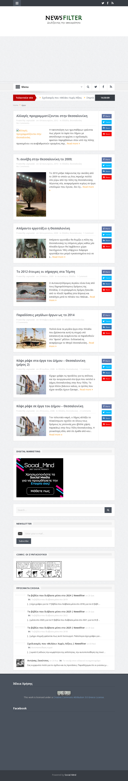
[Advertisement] (64, 60)
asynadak (30, 120)
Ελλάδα (65, 120)
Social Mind (70, 774)
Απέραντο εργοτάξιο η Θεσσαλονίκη (43, 228)
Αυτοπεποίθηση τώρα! (41, 647)
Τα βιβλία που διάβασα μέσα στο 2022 (49, 615)
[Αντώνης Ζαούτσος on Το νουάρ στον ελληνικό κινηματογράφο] (20, 662)
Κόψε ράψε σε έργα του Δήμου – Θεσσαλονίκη (49, 406)
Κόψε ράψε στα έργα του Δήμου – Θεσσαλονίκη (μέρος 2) (50, 363)
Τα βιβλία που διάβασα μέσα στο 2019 (49, 599)
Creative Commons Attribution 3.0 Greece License (78, 697)
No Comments (22, 123)
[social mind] (39, 477)
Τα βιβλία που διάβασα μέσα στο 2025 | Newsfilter (56, 611)
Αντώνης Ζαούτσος (38, 660)
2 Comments (22, 322)
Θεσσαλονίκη (76, 120)
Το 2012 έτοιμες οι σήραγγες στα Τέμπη (45, 272)
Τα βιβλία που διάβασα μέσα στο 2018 (49, 631)
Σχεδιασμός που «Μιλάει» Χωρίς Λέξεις (46, 97)
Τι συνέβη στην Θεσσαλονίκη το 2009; (44, 159)
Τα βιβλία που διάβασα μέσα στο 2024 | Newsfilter (56, 595)
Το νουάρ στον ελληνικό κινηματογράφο (82, 660)
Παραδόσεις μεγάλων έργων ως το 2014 (45, 315)
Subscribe (24, 541)
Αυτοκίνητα (62, 276)
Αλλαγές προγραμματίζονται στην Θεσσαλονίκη (51, 116)
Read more (73, 143)
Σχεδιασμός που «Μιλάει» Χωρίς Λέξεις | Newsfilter (56, 643)
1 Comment (88, 233)
